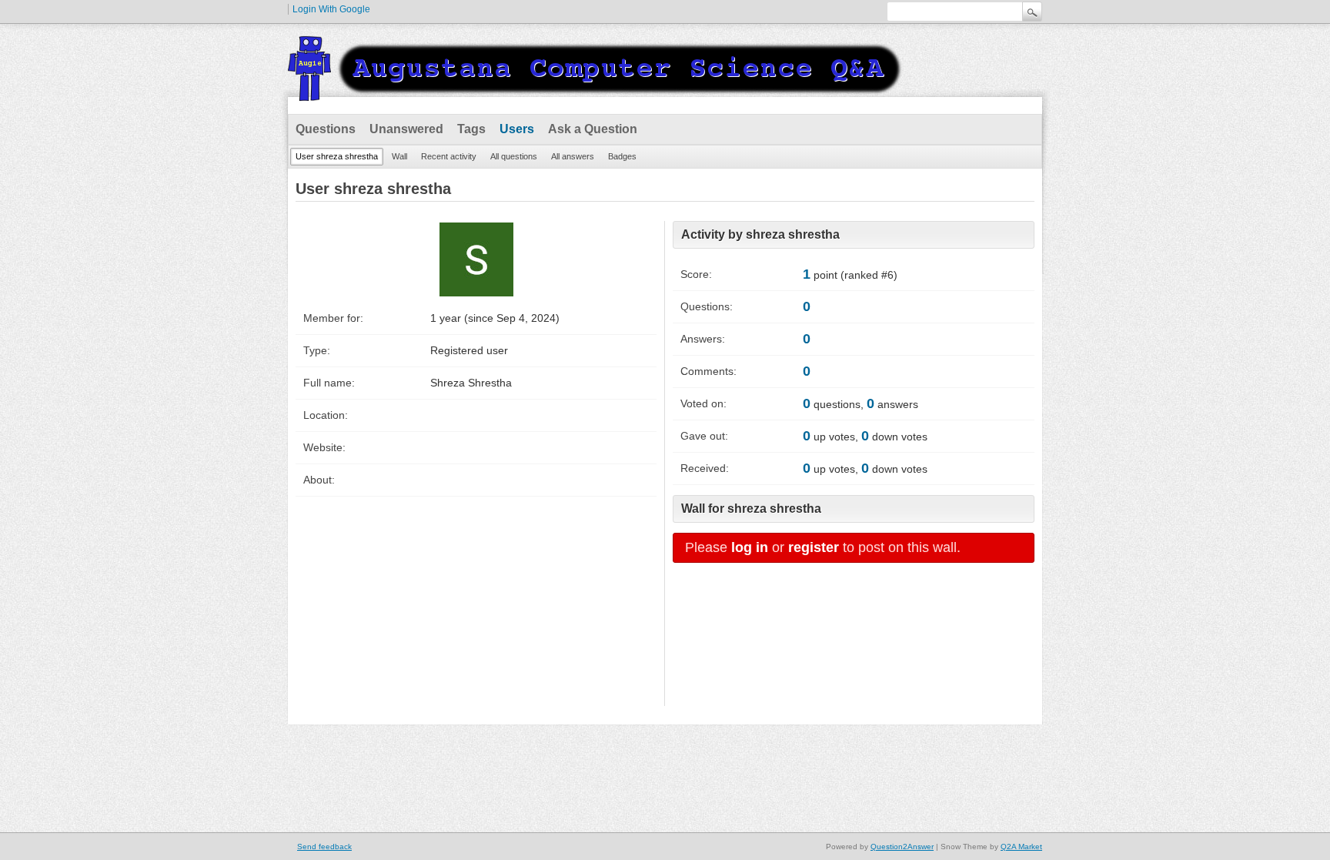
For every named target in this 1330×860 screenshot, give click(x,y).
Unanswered (406, 129)
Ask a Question (592, 129)
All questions (513, 156)
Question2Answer (902, 846)
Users (517, 129)
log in (749, 547)
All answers (572, 156)
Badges (622, 156)
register (813, 547)
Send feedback (324, 846)
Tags (471, 129)
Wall (399, 156)
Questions (326, 129)
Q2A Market (1021, 846)
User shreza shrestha (337, 156)
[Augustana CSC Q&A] (596, 91)
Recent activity (448, 156)
